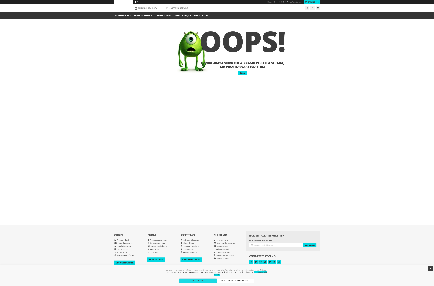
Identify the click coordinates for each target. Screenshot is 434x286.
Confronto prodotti (190, 252)
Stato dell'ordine (125, 263)
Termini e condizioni (223, 258)
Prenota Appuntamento (294, 2)
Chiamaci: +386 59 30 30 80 (275, 2)
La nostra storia (222, 240)
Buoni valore (154, 252)
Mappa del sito (188, 243)
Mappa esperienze (222, 246)
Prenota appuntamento (158, 240)
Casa (242, 73)
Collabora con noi (222, 249)
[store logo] (124, 6)
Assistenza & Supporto (190, 240)
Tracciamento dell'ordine (125, 255)
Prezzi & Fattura (122, 249)
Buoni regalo (154, 249)
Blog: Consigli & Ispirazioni (225, 243)
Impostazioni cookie (223, 252)
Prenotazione (156, 259)
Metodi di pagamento (124, 243)
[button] (138, 2)
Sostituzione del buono (159, 246)
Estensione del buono (157, 243)
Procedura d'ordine (123, 240)
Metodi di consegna (124, 246)
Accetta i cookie (198, 281)
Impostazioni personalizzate (236, 281)
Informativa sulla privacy (225, 255)
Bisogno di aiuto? (191, 259)
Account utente (188, 249)
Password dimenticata (191, 246)
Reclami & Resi (122, 252)
